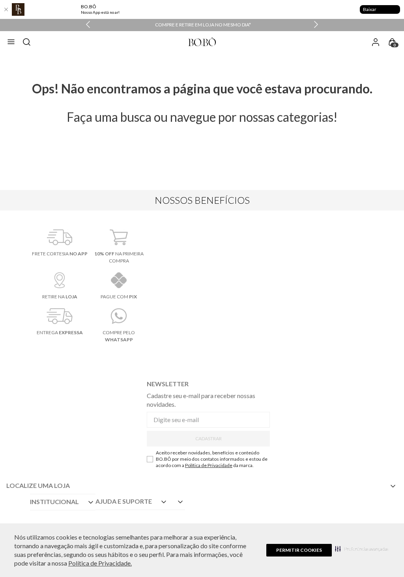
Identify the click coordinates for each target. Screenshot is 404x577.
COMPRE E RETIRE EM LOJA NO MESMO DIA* (203, 25)
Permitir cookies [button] (299, 550)
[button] (361, 548)
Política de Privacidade (208, 465)
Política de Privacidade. (100, 563)
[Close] (6, 9)
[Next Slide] (316, 25)
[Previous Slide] (88, 25)
